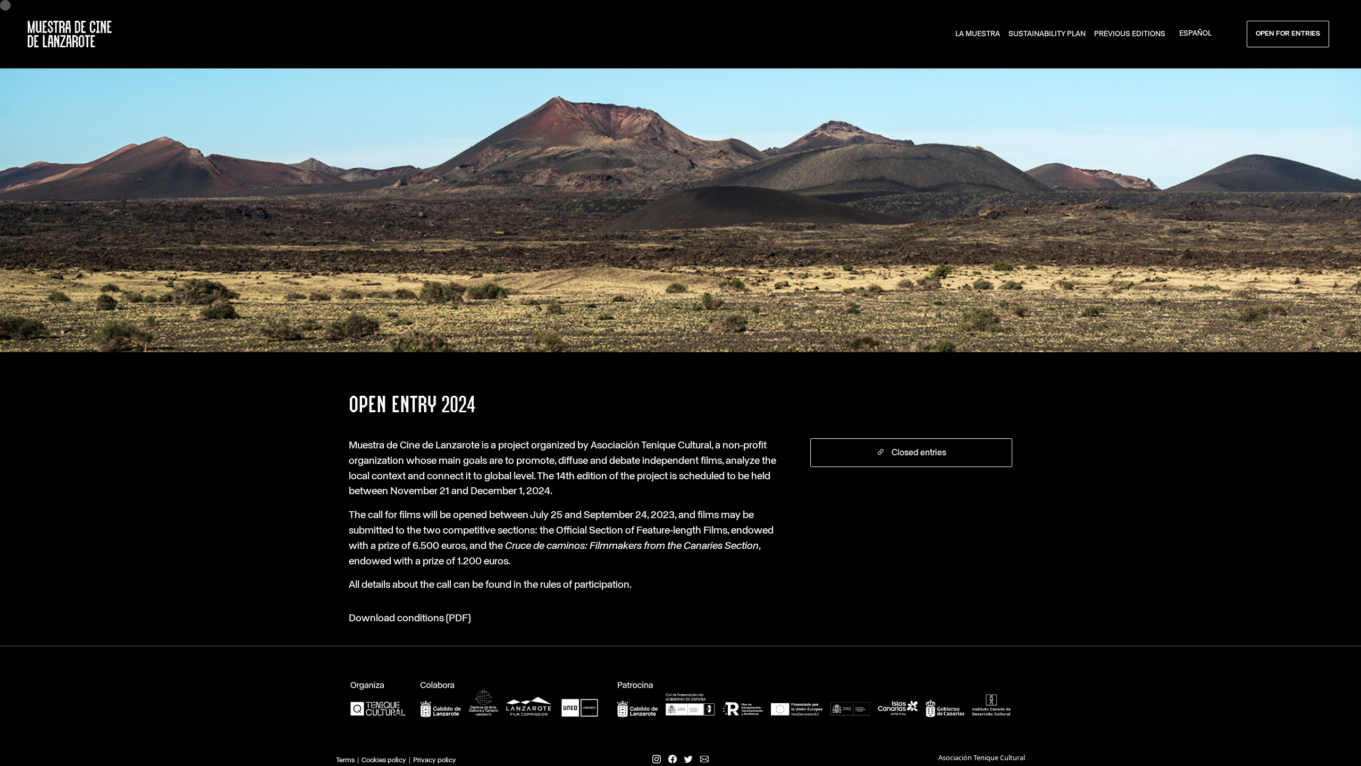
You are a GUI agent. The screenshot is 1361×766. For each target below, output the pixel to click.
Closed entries (917, 452)
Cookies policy (384, 760)
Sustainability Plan (1047, 34)
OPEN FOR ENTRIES (1288, 33)
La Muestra (977, 34)
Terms (345, 760)
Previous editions (1129, 34)
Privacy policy (434, 760)
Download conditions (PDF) (410, 618)
